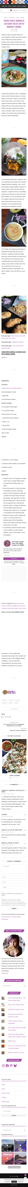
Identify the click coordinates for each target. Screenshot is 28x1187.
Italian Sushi (11, 1041)
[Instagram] (22, 10)
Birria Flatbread (15, 775)
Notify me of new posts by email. (11, 900)
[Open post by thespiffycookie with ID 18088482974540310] (7, 1145)
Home (3, 6)
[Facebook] (18, 10)
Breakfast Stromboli (17, 342)
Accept (14, 1181)
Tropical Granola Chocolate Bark (12, 791)
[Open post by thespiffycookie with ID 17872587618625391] (20, 1145)
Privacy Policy (5, 1093)
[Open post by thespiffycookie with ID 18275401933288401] (7, 1158)
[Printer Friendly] (18, 2)
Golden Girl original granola (13, 388)
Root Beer (14, 6)
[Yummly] (14, 2)
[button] (2, 758)
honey (8, 421)
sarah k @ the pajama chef (11, 830)
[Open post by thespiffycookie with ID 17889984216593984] (20, 1158)
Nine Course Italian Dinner (16, 1004)
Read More (4, 973)
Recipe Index (24, 6)
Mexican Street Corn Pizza (16, 1052)
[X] (10, 2)
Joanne (4, 814)
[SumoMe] (26, 2)
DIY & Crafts (19, 6)
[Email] (22, 2)
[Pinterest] (24, 10)
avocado (4, 700)
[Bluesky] (15, 1065)
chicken (11, 700)
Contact (9, 6)
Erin (16, 29)
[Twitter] (20, 10)
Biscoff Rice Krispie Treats (16, 1009)
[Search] (26, 10)
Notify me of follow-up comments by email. (12, 894)
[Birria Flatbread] (14, 756)
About (6, 6)
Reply (25, 790)
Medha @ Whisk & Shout (10, 843)
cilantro (17, 700)
